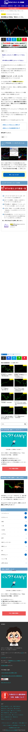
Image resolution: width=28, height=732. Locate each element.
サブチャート (10, 5)
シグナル (10, 354)
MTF (2, 538)
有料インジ (4, 546)
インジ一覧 (4, 558)
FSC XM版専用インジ (7, 706)
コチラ (22, 652)
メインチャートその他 (18, 714)
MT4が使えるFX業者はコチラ (14, 8)
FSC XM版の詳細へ (14, 468)
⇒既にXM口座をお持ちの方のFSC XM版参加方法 (11, 675)
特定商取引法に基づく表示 (14, 727)
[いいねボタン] (2, 51)
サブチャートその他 (16, 710)
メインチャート (3, 5)
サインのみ (7, 10)
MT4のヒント (4, 554)
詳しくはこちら (13, 174)
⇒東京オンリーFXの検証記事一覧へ (10, 128)
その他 (23, 5)
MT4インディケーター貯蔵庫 (11, 730)
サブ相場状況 (6, 712)
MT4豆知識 (17, 706)
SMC (15, 5)
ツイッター (3, 657)
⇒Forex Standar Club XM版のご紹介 (9, 672)
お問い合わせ (4, 563)
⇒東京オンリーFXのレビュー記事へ (10, 124)
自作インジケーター (6, 542)
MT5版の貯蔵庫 (4, 665)
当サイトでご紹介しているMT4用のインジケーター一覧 (14, 725)
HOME (3, 10)
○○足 (19, 5)
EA (2, 550)
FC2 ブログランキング (6, 682)
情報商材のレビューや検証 (14, 660)
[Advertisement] (14, 292)
